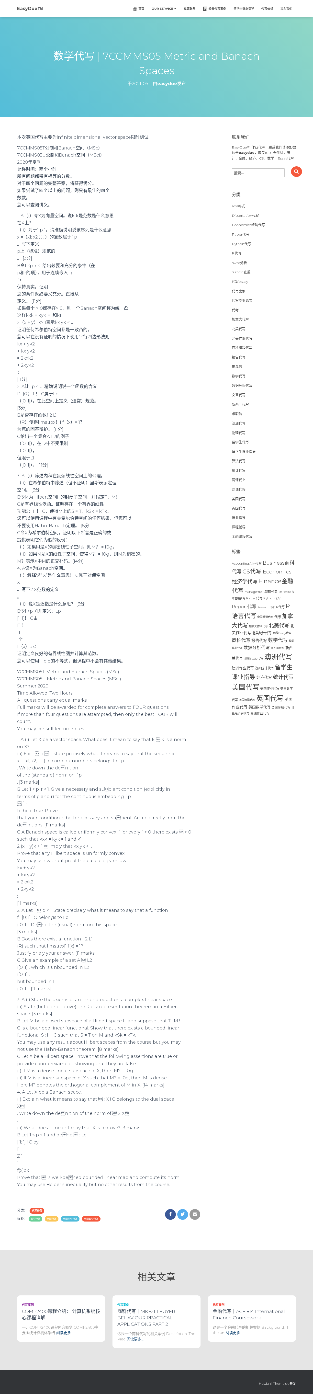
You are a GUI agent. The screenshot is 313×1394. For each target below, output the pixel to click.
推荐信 (237, 366)
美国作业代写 (269, 688)
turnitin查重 (241, 272)
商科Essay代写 (282, 633)
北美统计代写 (261, 633)
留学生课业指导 (244, 9)
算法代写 (239, 461)
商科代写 (241, 640)
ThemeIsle (281, 1383)
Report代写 (244, 606)
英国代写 (51, 1219)
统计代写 (239, 470)
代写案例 (37, 1210)
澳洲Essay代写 (253, 658)
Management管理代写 (261, 592)
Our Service (163, 9)
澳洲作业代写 (243, 668)
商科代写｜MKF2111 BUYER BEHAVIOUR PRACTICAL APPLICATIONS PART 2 (146, 1318)
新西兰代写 (240, 404)
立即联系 (189, 9)
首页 (141, 9)
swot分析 (239, 263)
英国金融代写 (281, 707)
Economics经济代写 (248, 225)
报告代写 (239, 357)
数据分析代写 (242, 385)
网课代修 (239, 489)
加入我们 (286, 9)
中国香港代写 (265, 617)
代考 (235, 310)
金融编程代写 (242, 536)
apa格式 (238, 206)
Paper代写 (240, 234)
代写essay (240, 281)
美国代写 (239, 499)
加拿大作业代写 (258, 626)
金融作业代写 (259, 713)
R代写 (236, 253)
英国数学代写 (91, 1219)
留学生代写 (240, 442)
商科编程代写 (242, 347)
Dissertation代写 (245, 215)
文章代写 (239, 395)
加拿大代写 (240, 319)
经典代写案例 (217, 9)
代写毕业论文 (242, 300)
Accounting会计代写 (247, 563)
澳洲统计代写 (264, 668)
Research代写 (266, 607)
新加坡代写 (277, 648)
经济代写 (264, 677)
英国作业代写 (70, 1219)
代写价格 (267, 9)
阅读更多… (64, 1332)
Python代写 (241, 244)
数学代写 (35, 1219)
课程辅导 (239, 527)
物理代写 (239, 433)
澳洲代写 (239, 423)
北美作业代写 (242, 338)
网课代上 (239, 480)
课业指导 (239, 517)
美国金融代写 (247, 700)
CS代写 (252, 571)
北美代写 (239, 329)
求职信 (237, 413)
